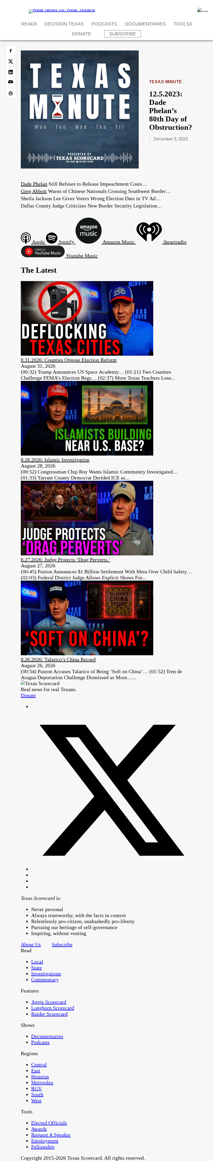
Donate (81, 33)
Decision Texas (64, 24)
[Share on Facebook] (10, 51)
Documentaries (145, 24)
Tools (181, 24)
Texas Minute (165, 82)
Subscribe (122, 33)
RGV (36, 1088)
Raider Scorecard (49, 1014)
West (36, 1100)
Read (27, 24)
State (36, 967)
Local (37, 961)
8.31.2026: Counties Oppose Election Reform (69, 360)
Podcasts (104, 24)
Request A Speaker (51, 1135)
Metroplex (42, 1082)
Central (39, 1064)
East (35, 1070)
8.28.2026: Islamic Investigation (55, 460)
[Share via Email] (10, 82)
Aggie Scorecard (48, 1002)
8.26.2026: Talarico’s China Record (58, 659)
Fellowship (43, 1147)
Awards (39, 1129)
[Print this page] (10, 93)
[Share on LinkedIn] (10, 72)
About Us (31, 944)
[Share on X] (10, 61)
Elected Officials (49, 1123)
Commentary (45, 979)
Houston (40, 1076)
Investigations (46, 973)
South (37, 1094)
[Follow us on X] (111, 869)
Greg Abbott (34, 191)
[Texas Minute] (80, 167)
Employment (44, 1141)
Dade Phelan (34, 184)
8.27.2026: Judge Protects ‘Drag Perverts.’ (65, 559)
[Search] (202, 10)
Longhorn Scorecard (52, 1008)
